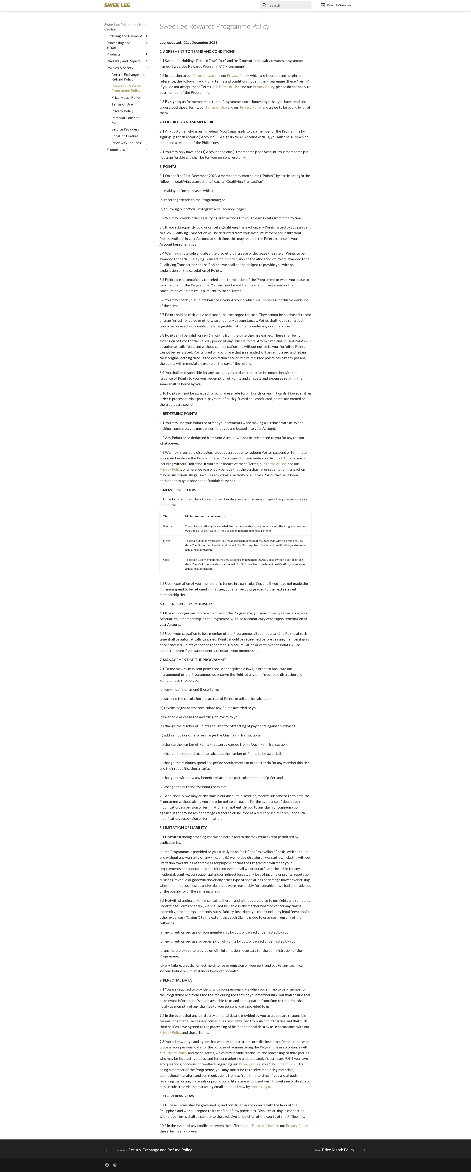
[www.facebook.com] (106, 1165)
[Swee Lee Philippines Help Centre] (117, 5)
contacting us (261, 1086)
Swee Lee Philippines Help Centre (125, 26)
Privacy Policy (238, 75)
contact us (284, 1064)
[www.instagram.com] (114, 1165)
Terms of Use (203, 75)
